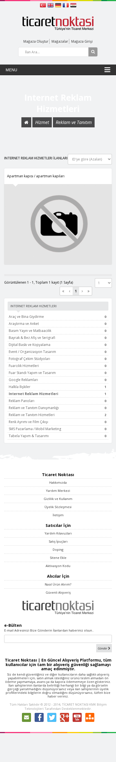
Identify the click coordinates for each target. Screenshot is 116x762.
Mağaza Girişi (82, 41)
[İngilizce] (51, 4)
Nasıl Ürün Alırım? (58, 584)
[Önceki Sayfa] (69, 291)
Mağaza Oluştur (35, 41)
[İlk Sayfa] (63, 291)
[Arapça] (73, 4)
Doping (58, 549)
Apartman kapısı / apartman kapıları (35, 176)
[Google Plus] (64, 717)
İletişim (58, 515)
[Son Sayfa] (88, 291)
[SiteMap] (89, 717)
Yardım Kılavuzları (58, 533)
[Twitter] (51, 717)
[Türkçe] (43, 4)
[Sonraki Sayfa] (82, 291)
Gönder (103, 648)
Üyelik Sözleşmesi (58, 507)
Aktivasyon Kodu (58, 566)
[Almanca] (59, 4)
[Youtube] (77, 717)
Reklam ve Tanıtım (74, 122)
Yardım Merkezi (58, 490)
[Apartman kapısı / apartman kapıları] (58, 224)
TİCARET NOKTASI (75, 704)
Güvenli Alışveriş (58, 592)
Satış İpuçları (58, 541)
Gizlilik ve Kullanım (58, 499)
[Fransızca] (66, 4)
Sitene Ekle (58, 558)
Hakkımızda (58, 482)
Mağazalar (60, 41)
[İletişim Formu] (26, 717)
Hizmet (42, 122)
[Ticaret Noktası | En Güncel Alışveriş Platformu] (58, 23)
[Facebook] (39, 717)
